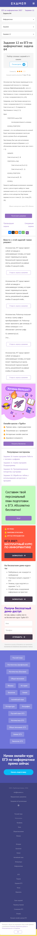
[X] (13, 232)
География (26, 706)
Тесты (18, 888)
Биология (11, 692)
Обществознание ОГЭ (17, 727)
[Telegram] (19, 232)
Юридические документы (18, 797)
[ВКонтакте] (9, 232)
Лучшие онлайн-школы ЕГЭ (18, 918)
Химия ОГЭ (17, 734)
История (24, 685)
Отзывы (18, 914)
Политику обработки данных (18, 926)
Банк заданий (19, 900)
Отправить (17, 637)
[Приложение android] (18, 805)
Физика (10, 685)
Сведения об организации (19, 801)
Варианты (18, 892)
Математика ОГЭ (17, 720)
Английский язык (17, 699)
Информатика (18, 866)
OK (18, 932)
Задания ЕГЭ (18, 883)
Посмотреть (17, 64)
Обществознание (17, 678)
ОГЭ (18, 874)
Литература (10, 706)
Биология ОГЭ (17, 741)
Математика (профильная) (17, 665)
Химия (24, 692)
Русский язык (18, 658)
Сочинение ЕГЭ (18, 909)
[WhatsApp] (23, 232)
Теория (18, 879)
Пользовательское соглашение (11, 928)
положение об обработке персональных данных (18, 646)
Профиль (19, 823)
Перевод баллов (18, 905)
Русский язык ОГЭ (17, 713)
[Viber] (27, 232)
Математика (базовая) (17, 671)
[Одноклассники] (16, 232)
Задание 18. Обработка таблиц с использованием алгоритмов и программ (16, 478)
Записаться (17, 555)
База (19, 827)
